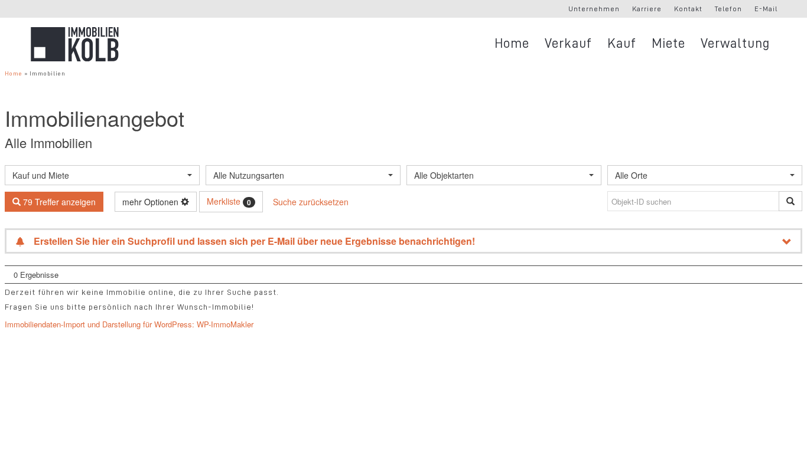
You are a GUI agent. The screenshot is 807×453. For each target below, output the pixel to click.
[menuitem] (594, 9)
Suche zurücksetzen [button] (311, 202)
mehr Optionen (151, 202)
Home (13, 73)
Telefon (728, 8)
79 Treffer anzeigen (58, 202)
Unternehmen (594, 8)
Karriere (647, 8)
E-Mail (765, 8)
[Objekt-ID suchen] (790, 201)
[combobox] (102, 175)
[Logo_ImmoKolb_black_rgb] (74, 44)
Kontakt (688, 8)
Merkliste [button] (229, 201)
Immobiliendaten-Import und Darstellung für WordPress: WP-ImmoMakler (129, 324)
